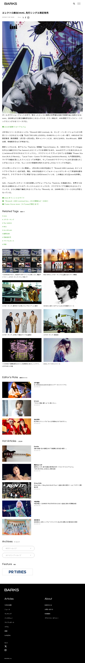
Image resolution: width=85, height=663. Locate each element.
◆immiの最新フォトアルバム (14, 127)
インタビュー (9, 618)
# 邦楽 (4, 244)
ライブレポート (9, 622)
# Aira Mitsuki (7, 230)
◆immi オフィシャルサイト (13, 198)
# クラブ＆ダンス (8, 241)
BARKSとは (48, 605)
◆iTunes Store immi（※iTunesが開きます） (21, 204)
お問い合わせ (49, 609)
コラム (7, 627)
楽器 (6, 631)
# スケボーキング (8, 219)
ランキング (8, 614)
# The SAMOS (7, 223)
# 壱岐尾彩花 (6, 237)
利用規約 (47, 614)
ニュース (7, 609)
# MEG (4, 227)
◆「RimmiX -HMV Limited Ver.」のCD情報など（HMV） (25, 201)
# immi (4, 216)
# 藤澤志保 (6, 234)
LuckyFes (8, 635)
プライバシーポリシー (52, 618)
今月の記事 (8, 605)
